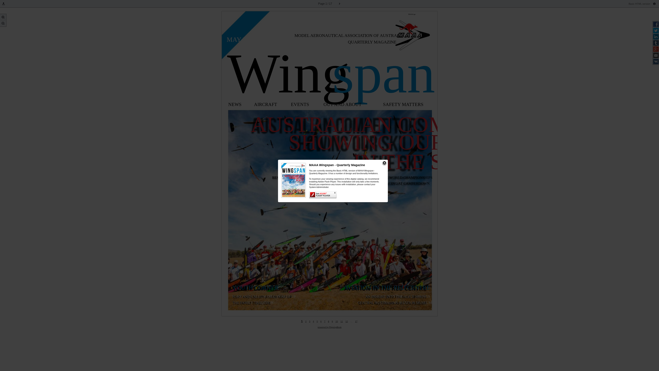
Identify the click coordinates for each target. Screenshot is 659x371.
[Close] (384, 163)
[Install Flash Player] (345, 194)
